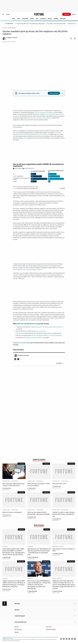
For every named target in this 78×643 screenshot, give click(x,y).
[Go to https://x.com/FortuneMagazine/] (64, 639)
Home (13, 18)
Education (15, 481)
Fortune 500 (25, 18)
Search (8, 14)
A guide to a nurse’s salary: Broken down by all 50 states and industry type (63, 514)
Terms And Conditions (51, 629)
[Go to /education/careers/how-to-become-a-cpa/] (64, 471)
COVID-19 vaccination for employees (44, 112)
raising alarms (42, 331)
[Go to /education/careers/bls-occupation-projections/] (39, 500)
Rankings (56, 18)
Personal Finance (58, 546)
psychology (22, 333)
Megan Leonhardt (12, 37)
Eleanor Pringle (58, 591)
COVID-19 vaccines (9, 28)
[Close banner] (62, 93)
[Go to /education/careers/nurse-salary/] (64, 500)
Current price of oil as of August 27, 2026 (52, 23)
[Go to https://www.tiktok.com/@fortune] (72, 639)
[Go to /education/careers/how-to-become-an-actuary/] (39, 471)
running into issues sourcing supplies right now (29, 269)
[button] (13, 18)
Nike (32, 335)
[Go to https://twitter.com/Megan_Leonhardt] (18, 359)
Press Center (49, 626)
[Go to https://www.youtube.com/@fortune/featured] (75, 639)
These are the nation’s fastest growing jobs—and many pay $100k (38, 513)
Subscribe (66, 14)
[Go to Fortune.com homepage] (39, 14)
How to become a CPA (59, 483)
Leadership (43, 18)
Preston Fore (7, 488)
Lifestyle (50, 18)
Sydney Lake (7, 557)
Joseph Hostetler (58, 553)
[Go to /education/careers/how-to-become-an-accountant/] (14, 500)
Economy (30, 546)
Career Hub (6, 481)
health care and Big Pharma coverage (28, 324)
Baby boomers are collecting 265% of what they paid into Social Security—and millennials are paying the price (39, 551)
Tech (37, 18)
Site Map (17, 632)
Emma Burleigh (33, 591)
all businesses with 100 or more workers (39, 118)
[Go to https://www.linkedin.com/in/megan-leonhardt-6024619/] (15, 359)
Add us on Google (54, 93)
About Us (17, 626)
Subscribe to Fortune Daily (21, 343)
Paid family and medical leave (32, 337)
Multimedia (63, 18)
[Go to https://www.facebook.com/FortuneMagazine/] (61, 639)
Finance (32, 18)
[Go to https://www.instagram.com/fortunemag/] (69, 639)
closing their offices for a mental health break (49, 335)
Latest (18, 18)
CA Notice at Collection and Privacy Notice (49, 637)
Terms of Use (34, 637)
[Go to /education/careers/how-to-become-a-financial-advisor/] (14, 471)
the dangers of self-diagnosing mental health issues (48, 327)
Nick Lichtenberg (33, 557)
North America (57, 578)
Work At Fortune (18, 629)
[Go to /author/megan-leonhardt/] (15, 355)
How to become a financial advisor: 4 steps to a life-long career (13, 484)
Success (5, 546)
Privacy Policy (40, 637)
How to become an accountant (12, 512)
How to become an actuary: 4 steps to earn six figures (38, 484)
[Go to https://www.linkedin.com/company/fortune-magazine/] (66, 639)
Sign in (74, 14)
